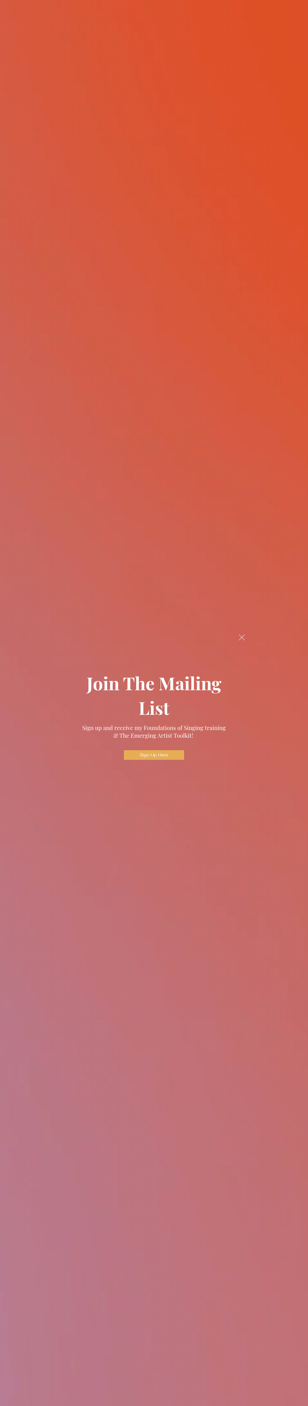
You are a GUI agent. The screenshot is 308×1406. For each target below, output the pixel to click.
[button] (241, 637)
